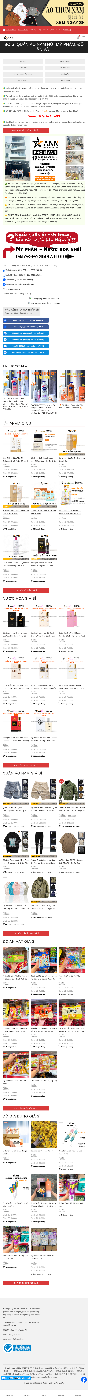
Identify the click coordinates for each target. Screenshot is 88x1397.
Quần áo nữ (22, 80)
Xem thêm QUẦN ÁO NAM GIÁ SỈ (25, 933)
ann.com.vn (15, 289)
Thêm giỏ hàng (11, 477)
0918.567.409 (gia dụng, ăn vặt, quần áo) (28, 339)
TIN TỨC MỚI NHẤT (16, 366)
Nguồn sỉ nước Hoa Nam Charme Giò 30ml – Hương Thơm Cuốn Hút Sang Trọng (44, 741)
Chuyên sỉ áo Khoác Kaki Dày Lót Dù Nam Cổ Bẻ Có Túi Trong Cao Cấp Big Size (72, 811)
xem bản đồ (51, 266)
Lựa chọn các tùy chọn (14, 826)
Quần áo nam (65, 61)
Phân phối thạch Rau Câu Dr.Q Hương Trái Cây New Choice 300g (15, 1031)
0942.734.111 (24, 275)
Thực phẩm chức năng (23, 74)
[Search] (73, 37)
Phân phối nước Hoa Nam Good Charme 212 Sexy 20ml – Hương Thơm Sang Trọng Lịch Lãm (16, 741)
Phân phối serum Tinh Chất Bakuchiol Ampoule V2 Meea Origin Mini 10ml (42, 566)
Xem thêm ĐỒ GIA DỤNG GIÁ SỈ (25, 1283)
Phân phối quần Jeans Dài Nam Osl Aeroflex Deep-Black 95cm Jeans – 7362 (43, 863)
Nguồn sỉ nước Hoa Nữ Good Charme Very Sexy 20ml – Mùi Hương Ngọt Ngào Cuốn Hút (43, 636)
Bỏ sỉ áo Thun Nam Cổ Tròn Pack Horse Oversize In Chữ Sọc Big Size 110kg (16, 863)
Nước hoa (23, 68)
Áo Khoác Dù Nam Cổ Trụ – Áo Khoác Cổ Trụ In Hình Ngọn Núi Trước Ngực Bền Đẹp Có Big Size (44, 909)
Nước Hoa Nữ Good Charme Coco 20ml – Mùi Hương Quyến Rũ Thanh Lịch (43, 688)
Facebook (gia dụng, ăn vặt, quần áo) (28, 320)
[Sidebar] (3, 422)
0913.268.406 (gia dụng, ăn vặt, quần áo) (28, 333)
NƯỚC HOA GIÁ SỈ (19, 598)
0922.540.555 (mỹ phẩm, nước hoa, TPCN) (28, 346)
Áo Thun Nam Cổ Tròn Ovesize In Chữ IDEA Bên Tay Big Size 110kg (72, 863)
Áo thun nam (65, 68)
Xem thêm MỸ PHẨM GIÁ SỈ (26, 590)
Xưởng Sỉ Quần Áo (50, 1383)
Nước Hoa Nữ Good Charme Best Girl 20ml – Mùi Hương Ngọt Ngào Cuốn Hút (72, 636)
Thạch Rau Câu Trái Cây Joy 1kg (44, 1081)
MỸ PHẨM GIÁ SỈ (18, 424)
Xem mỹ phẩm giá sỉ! (69, 200)
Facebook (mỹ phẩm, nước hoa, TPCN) (28, 327)
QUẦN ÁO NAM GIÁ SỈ (22, 773)
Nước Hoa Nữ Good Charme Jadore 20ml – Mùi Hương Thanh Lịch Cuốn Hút (71, 688)
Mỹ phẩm (23, 61)
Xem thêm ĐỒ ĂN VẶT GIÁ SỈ (25, 1108)
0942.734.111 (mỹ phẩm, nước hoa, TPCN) (28, 352)
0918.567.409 (23, 30)
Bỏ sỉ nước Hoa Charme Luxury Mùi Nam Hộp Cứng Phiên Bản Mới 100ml (15, 636)
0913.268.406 (11, 30)
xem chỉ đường (9, 1325)
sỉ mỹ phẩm (43, 111)
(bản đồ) (67, 30)
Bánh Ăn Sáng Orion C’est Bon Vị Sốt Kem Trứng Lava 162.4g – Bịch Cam (44, 1031)
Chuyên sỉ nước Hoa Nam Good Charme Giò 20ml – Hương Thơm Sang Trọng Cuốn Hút (16, 688)
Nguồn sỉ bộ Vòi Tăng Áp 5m (42, 1151)
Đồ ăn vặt (65, 74)
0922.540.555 (37, 275)
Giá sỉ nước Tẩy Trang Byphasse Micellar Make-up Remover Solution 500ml (16, 566)
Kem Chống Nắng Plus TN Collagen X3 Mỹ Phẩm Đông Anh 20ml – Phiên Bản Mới (15, 461)
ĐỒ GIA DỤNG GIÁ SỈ (22, 1116)
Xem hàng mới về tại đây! (16, 193)
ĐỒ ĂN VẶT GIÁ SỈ (19, 941)
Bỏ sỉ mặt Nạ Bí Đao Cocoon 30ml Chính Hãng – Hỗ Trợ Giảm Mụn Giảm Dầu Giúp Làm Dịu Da (43, 461)
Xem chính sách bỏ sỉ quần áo (25, 130)
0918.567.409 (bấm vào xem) (17, 1378)
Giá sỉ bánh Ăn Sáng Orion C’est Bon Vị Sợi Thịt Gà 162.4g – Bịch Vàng (71, 1031)
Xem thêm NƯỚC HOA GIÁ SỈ (25, 765)
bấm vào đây (28, 280)
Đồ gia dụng (65, 80)
